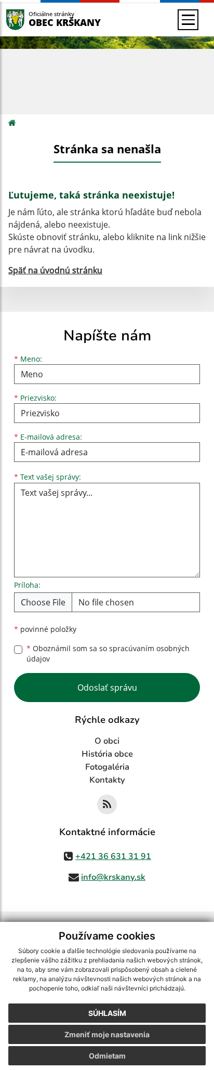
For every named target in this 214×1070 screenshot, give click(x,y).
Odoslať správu (107, 687)
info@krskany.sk (113, 877)
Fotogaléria (107, 767)
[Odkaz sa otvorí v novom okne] (107, 804)
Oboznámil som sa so (108, 653)
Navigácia (31, 19)
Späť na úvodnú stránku (55, 270)
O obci (107, 741)
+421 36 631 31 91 (113, 856)
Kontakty (107, 780)
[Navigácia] (188, 19)
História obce (107, 754)
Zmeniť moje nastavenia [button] (107, 1034)
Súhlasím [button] (107, 1013)
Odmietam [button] (107, 1055)
